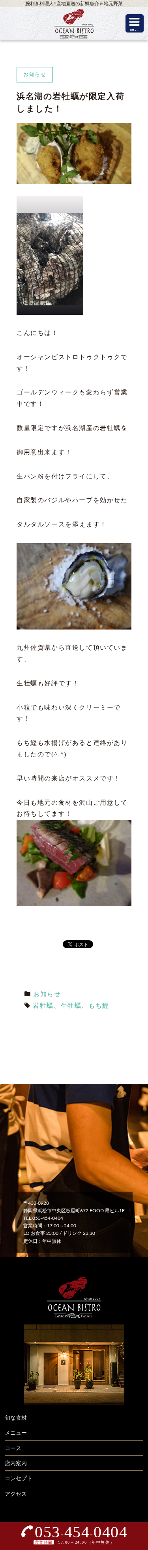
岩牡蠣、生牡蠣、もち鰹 (71, 1005)
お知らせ (47, 994)
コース (13, 1448)
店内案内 (16, 1463)
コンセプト (18, 1478)
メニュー (16, 1433)
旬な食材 (16, 1418)
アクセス (16, 1494)
